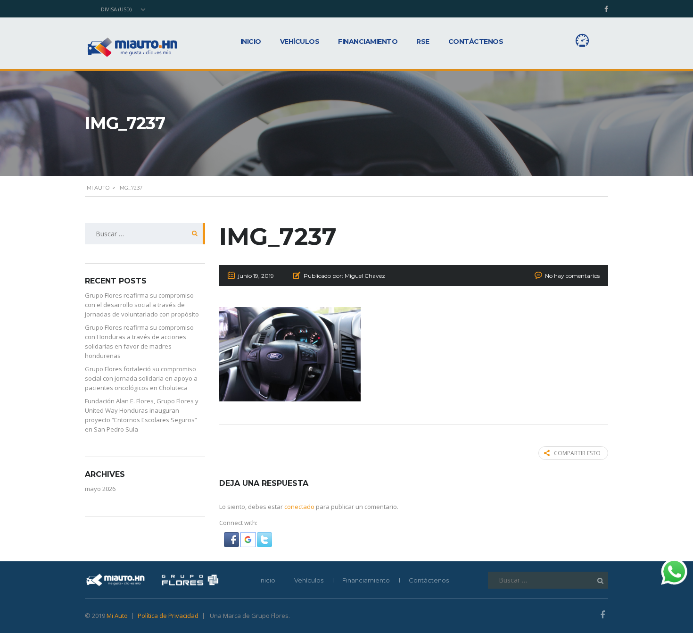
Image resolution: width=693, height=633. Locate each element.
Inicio (250, 41)
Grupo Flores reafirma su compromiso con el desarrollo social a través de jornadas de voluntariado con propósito (142, 304)
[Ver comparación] (582, 40)
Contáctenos (475, 41)
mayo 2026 (100, 488)
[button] (232, 539)
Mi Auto (117, 615)
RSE (422, 41)
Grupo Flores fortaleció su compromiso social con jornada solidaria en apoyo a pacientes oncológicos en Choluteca (141, 378)
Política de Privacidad (168, 615)
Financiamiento (367, 41)
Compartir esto (577, 453)
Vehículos (300, 41)
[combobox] (122, 9)
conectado (299, 506)
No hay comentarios (572, 275)
